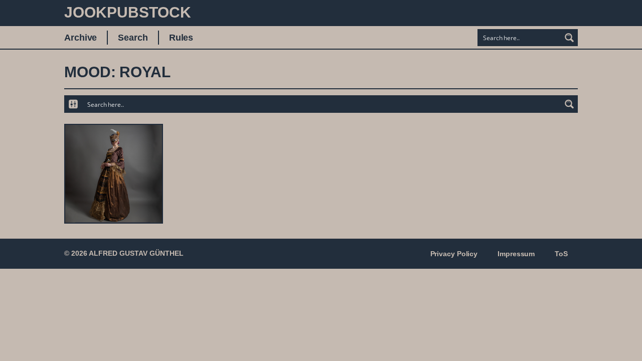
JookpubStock (127, 12)
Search (132, 38)
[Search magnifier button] (569, 37)
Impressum (516, 254)
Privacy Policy (454, 254)
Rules (181, 38)
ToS (561, 254)
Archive (80, 38)
